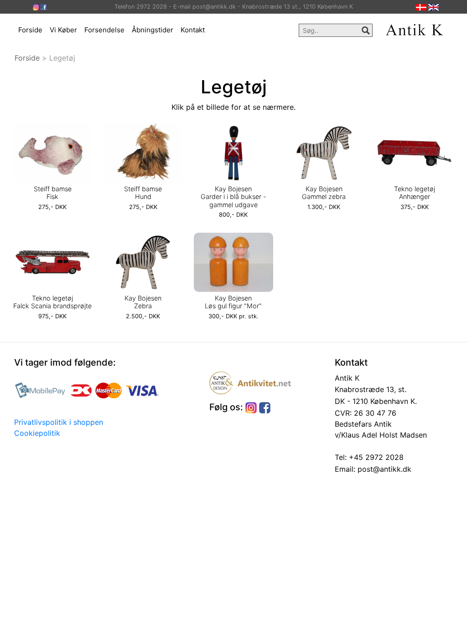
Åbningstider (152, 29)
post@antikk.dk (383, 469)
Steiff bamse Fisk (53, 192)
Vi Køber (63, 29)
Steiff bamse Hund (143, 192)
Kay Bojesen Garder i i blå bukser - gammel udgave (233, 197)
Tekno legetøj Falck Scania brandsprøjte (52, 302)
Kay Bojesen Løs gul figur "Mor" (233, 302)
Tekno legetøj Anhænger (414, 192)
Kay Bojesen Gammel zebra (324, 192)
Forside (30, 29)
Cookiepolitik (37, 433)
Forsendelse (104, 29)
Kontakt (193, 29)
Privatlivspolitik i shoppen (58, 422)
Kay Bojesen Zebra (143, 302)
